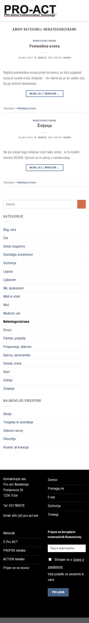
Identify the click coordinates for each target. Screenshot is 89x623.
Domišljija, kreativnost (18, 255)
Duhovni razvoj (13, 431)
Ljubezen (9, 280)
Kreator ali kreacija (16, 447)
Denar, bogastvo (14, 246)
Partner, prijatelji (14, 338)
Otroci (7, 330)
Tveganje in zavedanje (18, 422)
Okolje (7, 414)
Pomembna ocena (44, 46)
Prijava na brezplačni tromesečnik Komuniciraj (64, 534)
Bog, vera (9, 230)
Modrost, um (11, 313)
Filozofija (9, 439)
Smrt (6, 372)
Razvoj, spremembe (16, 355)
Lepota (8, 271)
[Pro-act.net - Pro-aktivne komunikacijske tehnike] (31, 10)
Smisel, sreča (12, 363)
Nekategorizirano (16, 322)
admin (67, 57)
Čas (5, 238)
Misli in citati (11, 296)
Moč (6, 305)
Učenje (8, 380)
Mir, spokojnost (13, 288)
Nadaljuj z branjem (44, 93)
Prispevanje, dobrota (17, 347)
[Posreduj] (81, 204)
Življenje (8, 389)
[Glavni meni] (83, 10)
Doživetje (9, 263)
